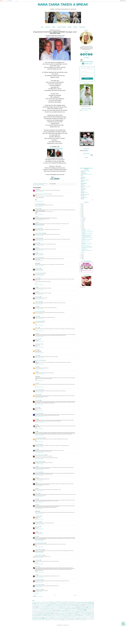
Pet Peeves (54, 614)
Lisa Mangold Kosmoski (38, 579)
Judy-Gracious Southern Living (55, 148)
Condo (58, 605)
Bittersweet (66, 603)
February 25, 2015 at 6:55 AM (39, 235)
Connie (36, 333)
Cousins (46, 606)
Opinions (92, 613)
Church (46, 605)
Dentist (68, 606)
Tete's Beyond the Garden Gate (85, 170)
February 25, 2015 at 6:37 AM (39, 225)
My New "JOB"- (83, 242)
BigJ (56, 603)
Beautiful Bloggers (86, 602)
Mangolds (33, 612)
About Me (48, 27)
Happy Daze (81, 609)
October (82, 219)
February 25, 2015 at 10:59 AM (39, 341)
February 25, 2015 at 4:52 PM (39, 441)
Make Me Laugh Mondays (90, 611)
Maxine (48, 612)
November (82, 218)
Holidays (56, 610)
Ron (35, 252)
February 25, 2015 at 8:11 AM (39, 265)
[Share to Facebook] (54, 183)
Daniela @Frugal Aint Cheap (39, 549)
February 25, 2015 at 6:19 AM (39, 214)
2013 (81, 255)
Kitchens (42, 611)
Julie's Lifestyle (37, 268)
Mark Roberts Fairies (40, 612)
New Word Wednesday (73, 613)
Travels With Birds (83, 188)
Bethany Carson (37, 296)
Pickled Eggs (73, 614)
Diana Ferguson (37, 526)
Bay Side (77, 602)
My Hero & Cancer (37, 613)
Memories (71, 612)
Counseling (36, 606)
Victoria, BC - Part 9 (83, 189)
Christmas (82, 604)
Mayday (53, 612)
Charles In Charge (69, 604)
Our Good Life (83, 191)
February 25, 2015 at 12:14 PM (39, 380)
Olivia (36, 424)
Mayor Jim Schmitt (56, 612)
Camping (43, 604)
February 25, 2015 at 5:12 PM (39, 446)
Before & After (44, 603)
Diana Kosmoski (72, 606)
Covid (48, 606)
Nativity (58, 613)
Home (42, 27)
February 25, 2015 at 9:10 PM (39, 557)
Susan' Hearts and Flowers (39, 311)
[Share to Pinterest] (55, 183)
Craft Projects (51, 606)
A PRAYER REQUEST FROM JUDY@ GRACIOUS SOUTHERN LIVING (86, 236)
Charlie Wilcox (76, 604)
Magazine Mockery (80, 611)
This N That (36, 316)
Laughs (53, 611)
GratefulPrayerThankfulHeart (39, 461)
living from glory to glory (38, 257)
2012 (81, 256)
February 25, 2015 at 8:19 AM (39, 275)
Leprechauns (59, 611)
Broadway (33, 604)
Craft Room (55, 606)
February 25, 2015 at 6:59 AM (39, 240)
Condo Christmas (62, 605)
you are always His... (83, 171)
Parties (38, 614)
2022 (81, 208)
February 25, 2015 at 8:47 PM (39, 533)
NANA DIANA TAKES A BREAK (63, 4)
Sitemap (75, 27)
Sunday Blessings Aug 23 (84, 183)
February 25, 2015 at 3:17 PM (39, 410)
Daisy (58, 606)
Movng (93, 612)
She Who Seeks (83, 185)
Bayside (81, 602)
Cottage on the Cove (90, 605)
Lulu (76, 611)
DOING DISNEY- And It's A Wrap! (85, 245)
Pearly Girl (44, 614)
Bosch (78, 603)
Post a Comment (36, 593)
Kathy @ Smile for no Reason (39, 555)
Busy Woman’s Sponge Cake (84, 192)
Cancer (51, 604)
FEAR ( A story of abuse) (84, 249)
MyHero (54, 613)
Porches (92, 614)
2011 (81, 257)
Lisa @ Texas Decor (38, 301)
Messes (74, 612)
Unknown (36, 349)
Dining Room (76, 606)
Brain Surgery (81, 603)
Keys (39, 611)
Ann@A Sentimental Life (38, 389)
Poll (89, 614)
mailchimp (85, 611)
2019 (81, 211)
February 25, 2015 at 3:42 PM (39, 416)
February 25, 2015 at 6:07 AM (39, 191)
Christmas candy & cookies (89, 604)
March (82, 227)
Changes (64, 604)
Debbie (36, 477)
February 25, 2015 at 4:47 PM (39, 435)
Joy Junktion (37, 355)
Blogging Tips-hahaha (71, 603)
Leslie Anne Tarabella (38, 413)
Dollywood (88, 606)
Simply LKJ (36, 327)
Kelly (36, 431)
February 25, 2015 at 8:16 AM (39, 270)
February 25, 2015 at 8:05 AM (39, 260)
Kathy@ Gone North (38, 228)
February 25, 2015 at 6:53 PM (39, 490)
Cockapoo (51, 605)
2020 (81, 210)
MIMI (76, 612)
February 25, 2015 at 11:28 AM (39, 352)
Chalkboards (61, 604)
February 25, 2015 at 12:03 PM (39, 364)
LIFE (62, 611)
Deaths (66, 606)
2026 (81, 203)
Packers (33, 614)
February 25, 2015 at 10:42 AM (39, 330)
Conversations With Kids (71, 605)
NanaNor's (36, 566)
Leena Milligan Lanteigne (38, 589)
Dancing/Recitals (62, 606)
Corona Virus (85, 605)
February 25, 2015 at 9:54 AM (39, 308)
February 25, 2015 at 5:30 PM (39, 463)
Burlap (36, 604)
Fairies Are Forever (61, 27)
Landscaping (49, 611)
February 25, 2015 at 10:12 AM (39, 313)
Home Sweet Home (62, 610)
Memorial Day (67, 612)
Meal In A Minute (61, 612)
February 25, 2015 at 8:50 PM (39, 540)
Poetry (87, 614)
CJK (48, 605)
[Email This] (51, 183)
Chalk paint (57, 604)
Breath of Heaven (86, 603)
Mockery (83, 612)
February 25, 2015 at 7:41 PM (39, 519)
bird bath (59, 603)
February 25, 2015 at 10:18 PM (39, 572)
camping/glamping (47, 604)
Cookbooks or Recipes (78, 605)
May (82, 225)
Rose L (36, 536)
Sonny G (36, 306)
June (82, 224)
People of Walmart (49, 614)
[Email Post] (49, 183)
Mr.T (33, 613)
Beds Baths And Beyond (39, 603)
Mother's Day (87, 612)
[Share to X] (53, 183)
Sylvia (36, 222)
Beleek (48, 603)
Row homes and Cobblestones (39, 360)
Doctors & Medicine (84, 606)
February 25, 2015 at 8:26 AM (39, 289)
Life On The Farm (66, 611)
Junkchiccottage (37, 400)
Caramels (54, 604)
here (63, 37)
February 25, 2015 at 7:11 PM (39, 508)
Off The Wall (87, 613)
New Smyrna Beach (66, 613)
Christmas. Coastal (39, 605)
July (82, 223)
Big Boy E (53, 603)
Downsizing (91, 606)
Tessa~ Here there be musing (39, 321)
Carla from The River (38, 444)
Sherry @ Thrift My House (38, 584)
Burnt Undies (39, 604)
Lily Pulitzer (70, 611)
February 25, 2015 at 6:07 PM (39, 485)
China (79, 604)
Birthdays (62, 603)
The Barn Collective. (83, 195)
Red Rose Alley (37, 560)
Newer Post (34, 595)
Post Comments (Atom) (40, 596)
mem (64, 612)
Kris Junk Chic (45, 611)
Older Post (75, 595)
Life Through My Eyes (84, 197)
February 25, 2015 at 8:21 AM (39, 284)
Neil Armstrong (61, 613)
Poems (84, 614)
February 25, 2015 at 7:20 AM (39, 245)
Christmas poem (34, 605)
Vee (35, 482)
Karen (36, 371)
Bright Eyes (90, 603)
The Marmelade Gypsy (84, 173)
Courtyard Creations (41, 606)
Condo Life (66, 605)
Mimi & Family (80, 612)
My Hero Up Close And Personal (46, 613)
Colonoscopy (55, 605)
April (82, 226)
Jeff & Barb (34, 611)
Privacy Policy (82, 27)
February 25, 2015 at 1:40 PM (39, 397)
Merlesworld (37, 407)
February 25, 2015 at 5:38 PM (39, 469)
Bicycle (50, 603)
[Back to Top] (123, 624)
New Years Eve (79, 613)
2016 (81, 215)
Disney (80, 606)
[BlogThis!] (52, 183)
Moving (90, 612)
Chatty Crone (37, 493)
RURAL (36, 383)
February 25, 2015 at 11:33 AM (39, 357)
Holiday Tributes (51, 610)
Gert (35, 531)
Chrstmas (43, 605)
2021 (81, 209)
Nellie (36, 488)
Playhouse (77, 614)
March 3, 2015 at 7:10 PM (38, 591)
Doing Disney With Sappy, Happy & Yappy (86, 246)
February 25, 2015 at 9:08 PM (39, 552)
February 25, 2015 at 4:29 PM (39, 428)
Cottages (33, 606)
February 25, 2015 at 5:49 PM (39, 475)
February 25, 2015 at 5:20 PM (39, 452)
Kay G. (36, 449)
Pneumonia (81, 614)
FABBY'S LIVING (37, 208)
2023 (81, 207)
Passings (41, 614)
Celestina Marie (37, 394)
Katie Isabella (83, 177)
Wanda (36, 504)
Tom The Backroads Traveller (85, 194)
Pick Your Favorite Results (66, 614)
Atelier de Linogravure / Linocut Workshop (86, 186)
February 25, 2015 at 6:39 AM (39, 230)
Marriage (45, 612)
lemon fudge (56, 611)
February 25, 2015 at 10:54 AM (39, 336)
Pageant (36, 614)
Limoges (74, 611)
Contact (53, 27)
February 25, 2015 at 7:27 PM (39, 513)
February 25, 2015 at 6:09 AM (39, 201)
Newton (83, 613)
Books (75, 603)
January (82, 252)
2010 (81, 258)
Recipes (69, 27)
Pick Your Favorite (59, 614)
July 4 (37, 611)
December (82, 217)
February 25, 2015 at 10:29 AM (39, 318)
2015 (81, 216)
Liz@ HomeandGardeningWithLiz (39, 233)
